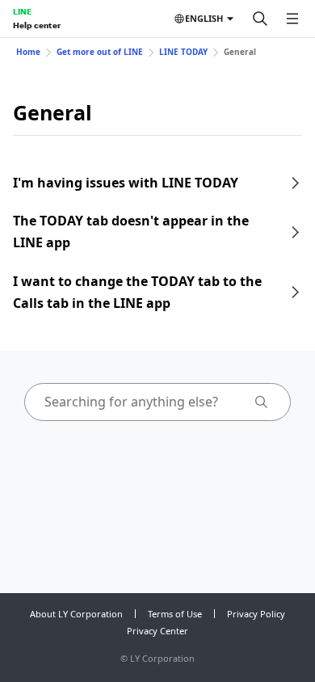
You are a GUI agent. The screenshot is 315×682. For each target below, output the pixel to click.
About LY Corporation (76, 614)
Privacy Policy (256, 614)
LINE (22, 11)
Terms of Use (175, 614)
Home (28, 51)
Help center (37, 25)
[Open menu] (292, 18)
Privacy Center (157, 631)
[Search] (260, 18)
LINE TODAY (183, 51)
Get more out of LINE (100, 51)
